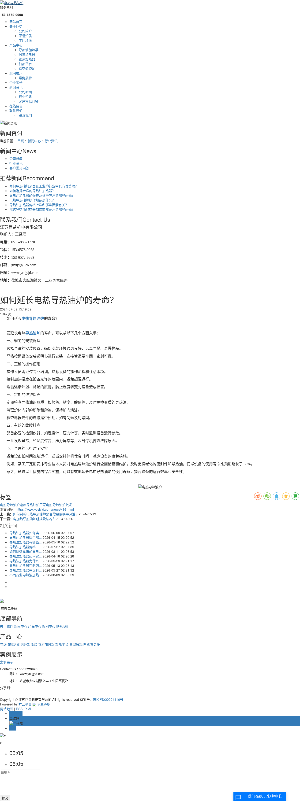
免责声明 (43, 704)
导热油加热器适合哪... (25, 537)
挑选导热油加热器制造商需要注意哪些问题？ (42, 209)
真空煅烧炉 (27, 68)
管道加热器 (27, 59)
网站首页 (15, 21)
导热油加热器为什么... (25, 560)
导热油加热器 (28, 49)
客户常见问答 (28, 101)
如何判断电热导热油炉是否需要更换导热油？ (46, 514)
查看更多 (93, 644)
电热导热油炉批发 (59, 504)
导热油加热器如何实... (25, 532)
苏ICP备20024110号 (108, 699)
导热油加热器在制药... (25, 565)
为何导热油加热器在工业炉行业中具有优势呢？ (43, 186)
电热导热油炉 (10, 504)
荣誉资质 (25, 35)
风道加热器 (27, 54)
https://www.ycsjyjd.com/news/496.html (45, 509)
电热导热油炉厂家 (33, 504)
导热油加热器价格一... (25, 546)
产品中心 (15, 45)
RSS (19, 708)
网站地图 (6, 708)
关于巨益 (15, 26)
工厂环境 (25, 40)
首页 (20, 140)
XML (28, 708)
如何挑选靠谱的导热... (25, 551)
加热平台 (25, 63)
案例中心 (48, 626)
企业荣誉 (15, 82)
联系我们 (15, 110)
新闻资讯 (15, 87)
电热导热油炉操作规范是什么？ (32, 200)
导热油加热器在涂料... (25, 570)
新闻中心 (34, 140)
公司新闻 (25, 91)
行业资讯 (25, 96)
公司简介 (25, 31)
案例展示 (15, 73)
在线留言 (15, 105)
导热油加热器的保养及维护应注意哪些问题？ (42, 195)
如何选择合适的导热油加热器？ (32, 190)
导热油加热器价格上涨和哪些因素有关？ (38, 204)
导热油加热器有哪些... (25, 542)
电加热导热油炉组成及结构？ (34, 518)
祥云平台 (25, 704)
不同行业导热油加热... (25, 574)
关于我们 (6, 626)
